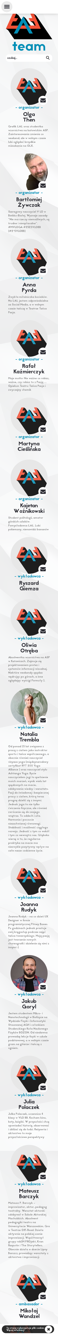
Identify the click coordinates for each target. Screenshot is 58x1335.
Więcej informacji (15, 1330)
